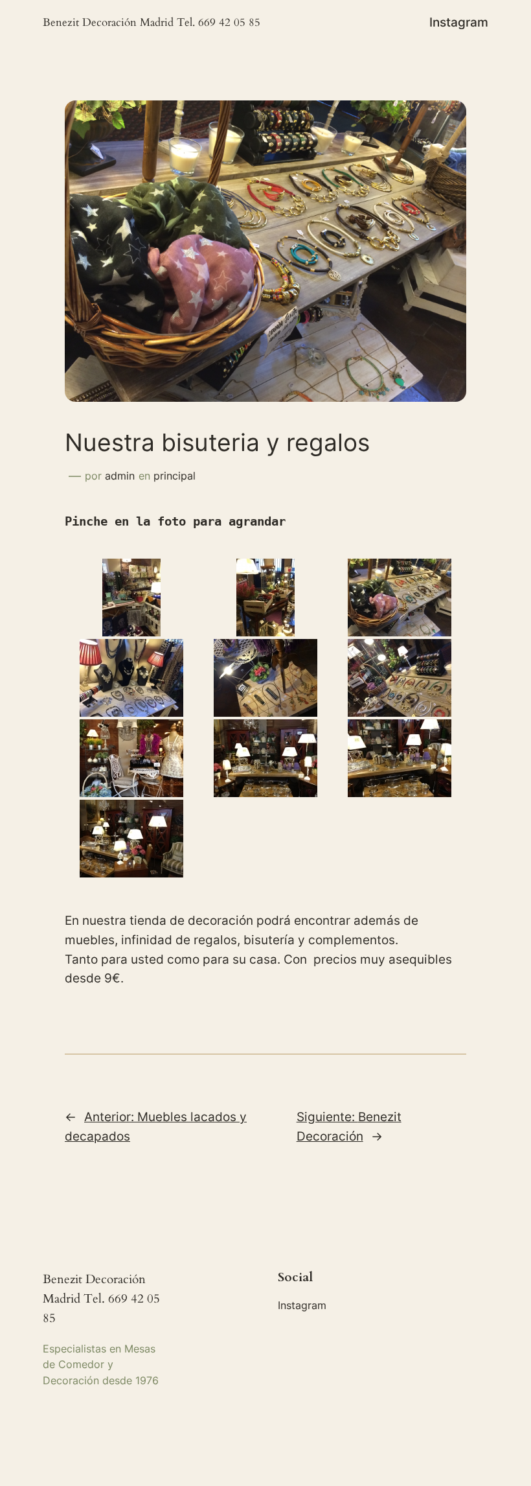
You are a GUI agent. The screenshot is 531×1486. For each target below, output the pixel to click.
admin (120, 475)
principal (174, 475)
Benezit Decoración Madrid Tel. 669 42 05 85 (151, 22)
